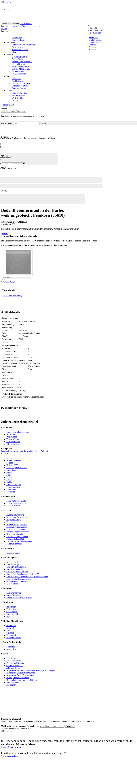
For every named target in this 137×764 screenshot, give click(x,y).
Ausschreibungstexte (20, 66)
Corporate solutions (20, 86)
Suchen (43, 124)
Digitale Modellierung (21, 69)
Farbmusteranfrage (20, 71)
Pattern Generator (19, 64)
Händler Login (7, 105)
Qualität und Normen (21, 83)
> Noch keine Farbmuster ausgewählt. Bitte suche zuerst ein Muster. (20, 26)
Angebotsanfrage (19, 74)
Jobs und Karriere (19, 88)
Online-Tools (17, 59)
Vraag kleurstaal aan (9, 756)
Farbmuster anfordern (10, 24)
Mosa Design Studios (21, 93)
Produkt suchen (96, 30)
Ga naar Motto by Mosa (11, 747)
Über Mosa (16, 78)
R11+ (8, 156)
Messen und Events (20, 49)
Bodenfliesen (95, 33)
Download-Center (19, 57)
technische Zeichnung (12, 295)
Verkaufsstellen (18, 95)
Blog (14, 52)
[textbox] (13, 111)
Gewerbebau (17, 47)
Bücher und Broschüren (22, 61)
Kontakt (15, 100)
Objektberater (17, 98)
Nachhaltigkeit (18, 81)
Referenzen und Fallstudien (23, 45)
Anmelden (70, 726)
